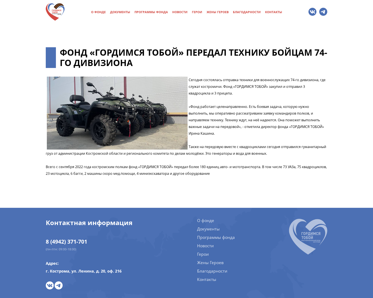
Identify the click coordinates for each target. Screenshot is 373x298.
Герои (197, 12)
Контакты (273, 12)
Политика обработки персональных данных (78, 292)
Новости (180, 12)
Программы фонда (151, 12)
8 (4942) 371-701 (66, 241)
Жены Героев (218, 12)
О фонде (98, 12)
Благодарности (247, 12)
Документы (120, 12)
